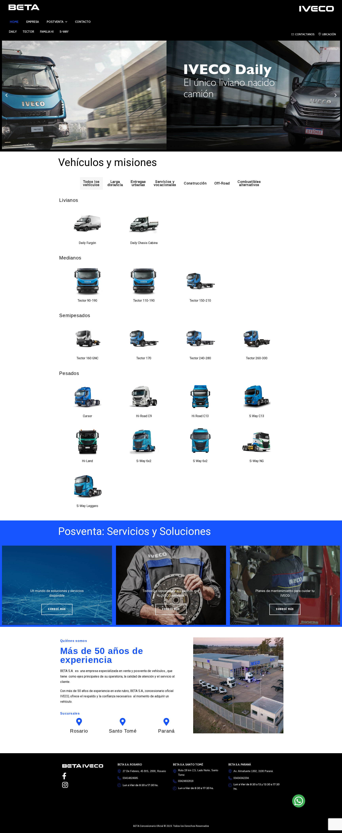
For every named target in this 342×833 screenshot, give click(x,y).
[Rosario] (79, 722)
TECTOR (28, 31)
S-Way (64, 31)
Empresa (32, 22)
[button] (6, 95)
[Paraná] (166, 722)
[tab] (91, 183)
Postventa (55, 22)
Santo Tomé (123, 731)
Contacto (83, 22)
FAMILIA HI (47, 31)
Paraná (166, 731)
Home (14, 22)
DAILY (13, 31)
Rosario (79, 731)
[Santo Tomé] (122, 722)
